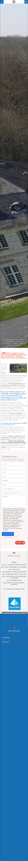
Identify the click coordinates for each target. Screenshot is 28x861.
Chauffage (5, 642)
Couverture (6, 637)
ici (7, 530)
